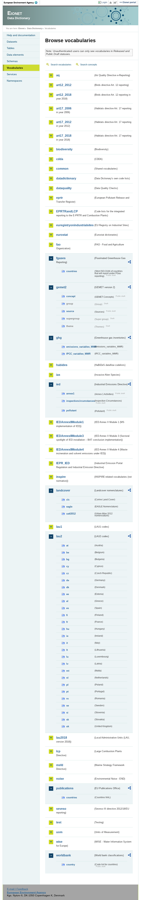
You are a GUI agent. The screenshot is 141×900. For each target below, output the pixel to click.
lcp (58, 751)
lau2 (59, 536)
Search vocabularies (61, 65)
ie (67, 636)
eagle (69, 506)
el (67, 601)
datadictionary (66, 178)
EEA (22, 2)
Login (104, 2)
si (67, 712)
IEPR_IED (63, 463)
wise (59, 841)
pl (67, 684)
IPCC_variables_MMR (78, 353)
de (67, 580)
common (62, 168)
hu (67, 629)
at (67, 545)
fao (58, 244)
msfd (59, 765)
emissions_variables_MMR (80, 346)
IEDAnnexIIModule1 (70, 422)
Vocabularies (15, 67)
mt (67, 670)
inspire (61, 476)
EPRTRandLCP (67, 211)
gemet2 (61, 287)
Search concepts (88, 65)
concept (70, 296)
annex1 (70, 393)
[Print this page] (111, 2)
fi (67, 615)
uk (67, 726)
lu (67, 656)
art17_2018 (63, 135)
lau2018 (61, 737)
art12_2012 (63, 85)
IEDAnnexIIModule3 (70, 435)
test (58, 822)
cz (67, 573)
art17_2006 (63, 108)
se (67, 705)
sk (67, 719)
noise (60, 778)
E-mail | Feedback (17, 888)
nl (67, 677)
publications (64, 788)
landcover (63, 490)
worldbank (63, 855)
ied (58, 384)
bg (67, 559)
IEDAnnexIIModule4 (70, 449)
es (67, 608)
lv (67, 663)
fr (67, 622)
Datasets (12, 41)
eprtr (59, 197)
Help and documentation (21, 35)
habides (61, 365)
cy (67, 566)
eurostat (62, 234)
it (67, 643)
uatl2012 (71, 513)
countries (71, 271)
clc (68, 499)
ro (67, 698)
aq (58, 75)
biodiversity (64, 149)
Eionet (21, 28)
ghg (59, 337)
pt (67, 691)
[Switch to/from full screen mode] (116, 2)
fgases (61, 258)
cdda (59, 159)
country (70, 864)
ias (58, 374)
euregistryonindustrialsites (75, 225)
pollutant (71, 410)
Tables (10, 48)
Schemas (12, 61)
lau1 (59, 526)
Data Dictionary (34, 28)
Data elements (15, 54)
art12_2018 (63, 94)
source (70, 311)
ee (67, 594)
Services (12, 74)
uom (59, 832)
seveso (61, 808)
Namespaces (14, 80)
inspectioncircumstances (80, 401)
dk (67, 587)
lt (67, 650)
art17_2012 (63, 122)
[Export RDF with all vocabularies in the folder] (129, 262)
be (67, 552)
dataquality (64, 188)
